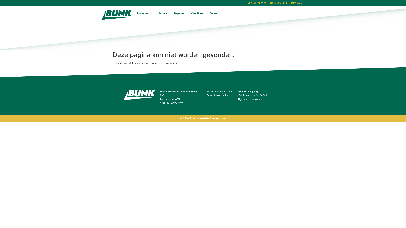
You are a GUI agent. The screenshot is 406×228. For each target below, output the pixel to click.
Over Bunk (197, 13)
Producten (143, 13)
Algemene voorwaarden (251, 99)
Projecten (179, 13)
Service (162, 13)
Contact (214, 13)
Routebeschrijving (248, 91)
